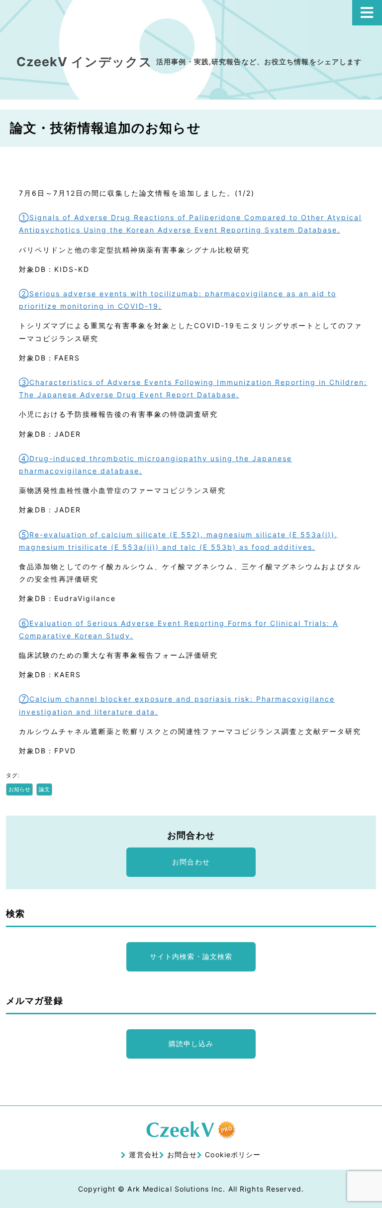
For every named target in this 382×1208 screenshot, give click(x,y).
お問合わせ (191, 861)
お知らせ (19, 789)
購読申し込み (191, 1043)
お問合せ (182, 1154)
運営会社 (144, 1154)
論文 (44, 789)
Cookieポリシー (233, 1154)
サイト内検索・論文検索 (191, 956)
